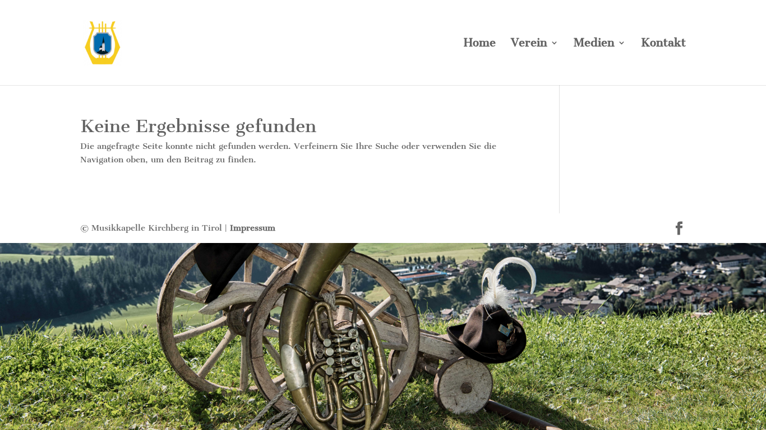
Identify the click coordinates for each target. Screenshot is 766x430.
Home (480, 44)
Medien (594, 44)
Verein (529, 44)
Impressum (252, 228)
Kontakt (663, 44)
